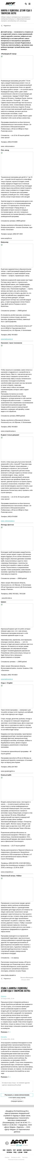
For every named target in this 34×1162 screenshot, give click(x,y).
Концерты (9, 1150)
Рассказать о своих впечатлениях (17, 1095)
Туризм (25, 1152)
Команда (7, 1157)
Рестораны (9, 1152)
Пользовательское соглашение (16, 1159)
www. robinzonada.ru (8, 521)
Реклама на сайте (15, 1157)
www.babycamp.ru (7, 339)
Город (14, 1152)
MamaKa (4, 1037)
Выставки (19, 1150)
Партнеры (25, 1157)
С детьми (20, 1152)
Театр (14, 1150)
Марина (3, 996)
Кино (4, 1150)
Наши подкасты (27, 1150)
